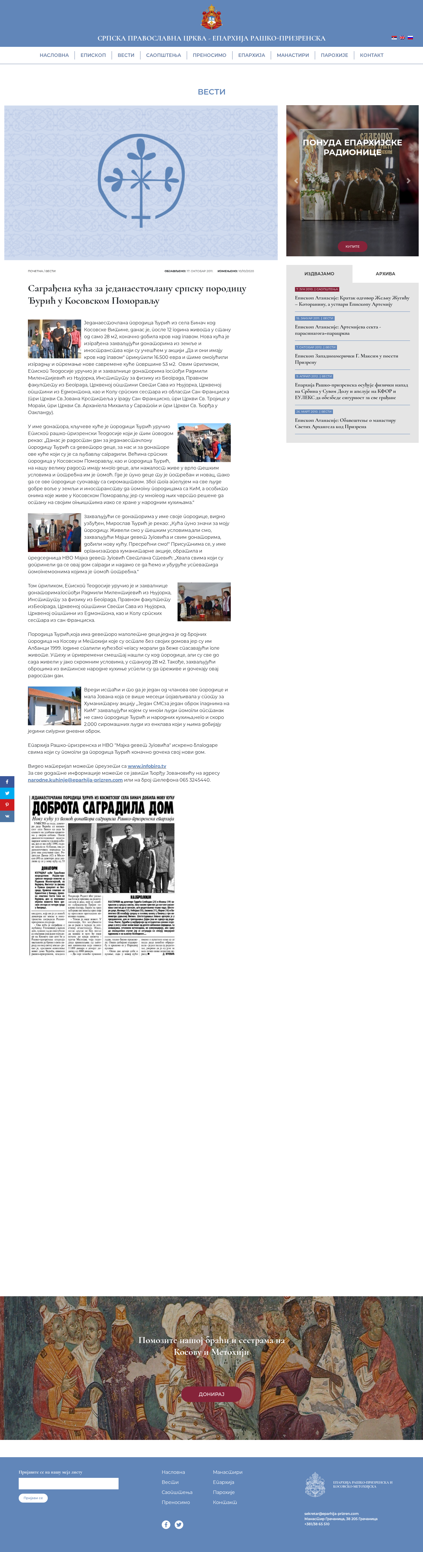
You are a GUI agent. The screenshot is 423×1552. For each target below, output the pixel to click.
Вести (126, 55)
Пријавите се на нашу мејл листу (50, 1472)
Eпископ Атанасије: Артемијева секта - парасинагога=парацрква (338, 186)
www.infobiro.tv (147, 766)
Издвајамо (319, 129)
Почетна (35, 271)
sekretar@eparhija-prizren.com (331, 1513)
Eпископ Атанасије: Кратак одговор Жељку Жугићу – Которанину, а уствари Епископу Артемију (352, 157)
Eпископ (93, 55)
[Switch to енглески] (402, 37)
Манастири (293, 55)
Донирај (211, 1394)
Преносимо (209, 55)
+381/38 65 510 (316, 1524)
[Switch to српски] (394, 37)
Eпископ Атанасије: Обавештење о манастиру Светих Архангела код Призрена (345, 279)
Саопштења (163, 55)
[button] (296, 108)
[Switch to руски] (410, 37)
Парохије (334, 55)
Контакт (372, 55)
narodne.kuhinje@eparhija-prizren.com (75, 780)
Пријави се (33, 1498)
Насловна (54, 55)
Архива (385, 129)
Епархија (251, 55)
